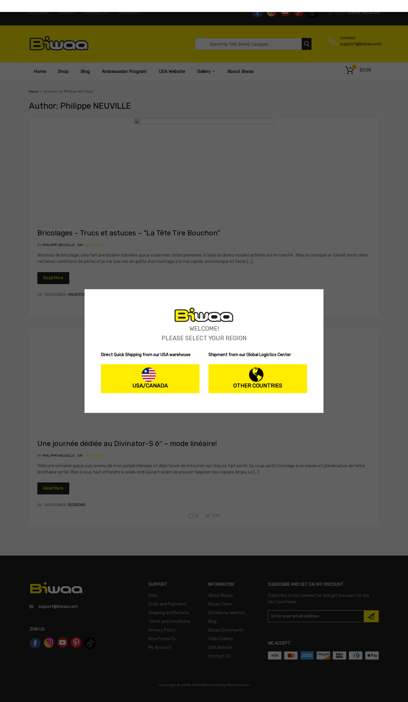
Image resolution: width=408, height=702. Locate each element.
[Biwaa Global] (204, 320)
